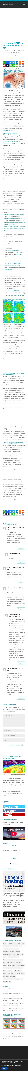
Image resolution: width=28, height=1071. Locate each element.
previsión (13, 973)
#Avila (9, 263)
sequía (22, 973)
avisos (15, 943)
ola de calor (10, 970)
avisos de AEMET (8, 130)
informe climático (10, 962)
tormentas (5, 981)
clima (14, 954)
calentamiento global (13, 946)
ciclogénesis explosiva (15, 951)
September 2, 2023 (10, 269)
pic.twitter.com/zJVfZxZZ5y (12, 250)
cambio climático (6, 948)
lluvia (9, 965)
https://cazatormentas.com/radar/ (13, 218)
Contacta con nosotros (10, 906)
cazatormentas (15, 948)
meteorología (6, 968)
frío (21, 959)
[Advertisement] (14, 27)
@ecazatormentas (8, 850)
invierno (5, 965)
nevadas (16, 968)
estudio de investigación (13, 957)
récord (18, 973)
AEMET (5, 943)
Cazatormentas (8, 50)
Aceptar (4, 1068)
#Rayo (19, 263)
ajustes (20, 1065)
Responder (21, 548)
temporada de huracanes (8, 979)
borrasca (5, 946)
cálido (18, 954)
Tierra (21, 979)
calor (20, 946)
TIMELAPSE (18, 822)
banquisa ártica (21, 943)
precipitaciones (6, 973)
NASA (12, 968)
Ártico (10, 981)
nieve (21, 968)
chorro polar (6, 951)
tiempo (17, 979)
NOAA (4, 970)
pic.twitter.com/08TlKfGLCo (12, 291)
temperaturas (13, 976)
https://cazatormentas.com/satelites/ (14, 214)
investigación (18, 962)
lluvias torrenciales (20, 965)
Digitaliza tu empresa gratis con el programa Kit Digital (13, 895)
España (5, 957)
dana (22, 954)
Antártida (10, 943)
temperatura (6, 976)
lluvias (13, 965)
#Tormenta (14, 263)
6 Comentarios (19, 55)
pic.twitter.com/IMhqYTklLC (12, 265)
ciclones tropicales (7, 954)
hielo (4, 962)
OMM (15, 970)
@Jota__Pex (16, 850)
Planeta (19, 970)
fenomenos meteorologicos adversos (11, 959)
